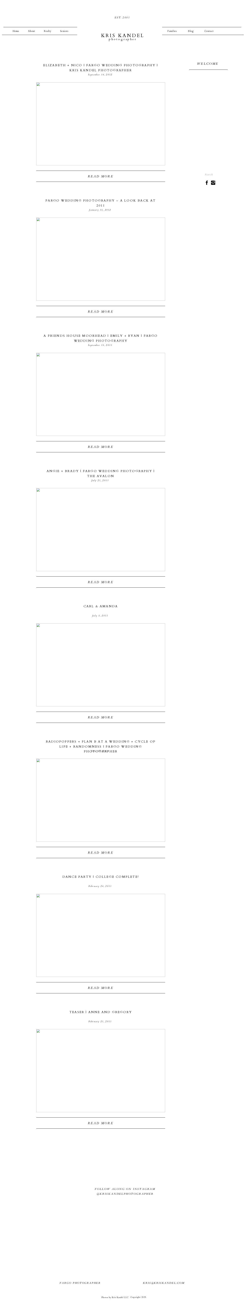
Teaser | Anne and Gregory (100, 1012)
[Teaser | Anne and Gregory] (100, 1070)
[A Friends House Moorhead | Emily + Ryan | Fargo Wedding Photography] (100, 394)
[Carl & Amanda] (100, 664)
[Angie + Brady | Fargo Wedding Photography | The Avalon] (100, 529)
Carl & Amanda (101, 606)
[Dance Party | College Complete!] (100, 935)
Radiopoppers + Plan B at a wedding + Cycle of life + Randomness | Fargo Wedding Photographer (101, 746)
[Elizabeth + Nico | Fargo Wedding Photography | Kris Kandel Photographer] (100, 123)
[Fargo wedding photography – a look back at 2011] (100, 259)
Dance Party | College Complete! (101, 877)
